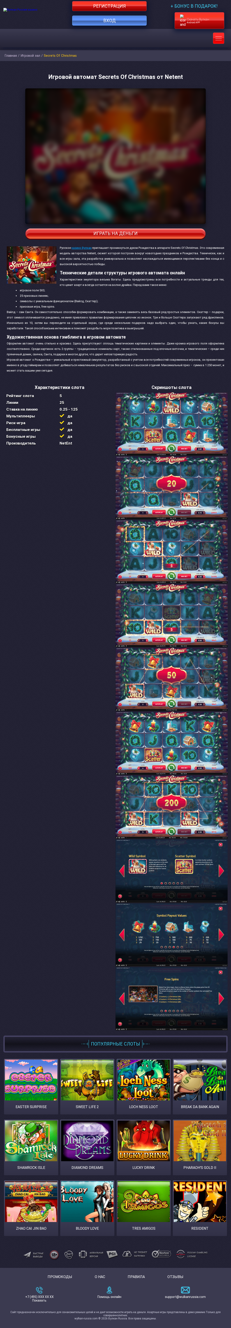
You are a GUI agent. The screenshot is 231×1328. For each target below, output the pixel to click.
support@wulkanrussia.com (185, 1297)
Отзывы (175, 1277)
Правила (136, 1277)
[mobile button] (218, 38)
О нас (100, 1277)
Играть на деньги (115, 233)
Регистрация (109, 6)
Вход (109, 20)
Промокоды (60, 1277)
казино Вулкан (82, 248)
